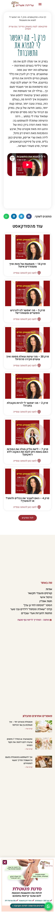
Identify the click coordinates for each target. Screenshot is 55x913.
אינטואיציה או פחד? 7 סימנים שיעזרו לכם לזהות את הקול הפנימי (19, 742)
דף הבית (42, 17)
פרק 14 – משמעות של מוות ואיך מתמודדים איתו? (27, 265)
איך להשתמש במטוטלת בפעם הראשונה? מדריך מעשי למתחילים (18, 760)
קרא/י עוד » (28, 728)
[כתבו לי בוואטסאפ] (48, 906)
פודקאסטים (33, 17)
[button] (40, 4)
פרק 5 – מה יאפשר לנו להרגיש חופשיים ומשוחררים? (27, 311)
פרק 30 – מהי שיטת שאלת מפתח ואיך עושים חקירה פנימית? (27, 358)
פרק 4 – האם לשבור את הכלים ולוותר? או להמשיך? (27, 499)
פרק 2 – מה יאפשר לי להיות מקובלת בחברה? (27, 404)
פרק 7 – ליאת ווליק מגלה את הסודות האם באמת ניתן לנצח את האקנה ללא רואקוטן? (27, 452)
